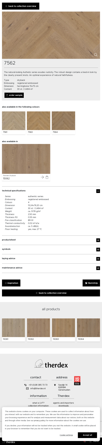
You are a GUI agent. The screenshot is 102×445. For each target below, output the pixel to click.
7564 (55, 132)
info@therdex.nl (38, 389)
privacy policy (39, 421)
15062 (6, 178)
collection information (38, 406)
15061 (5, 339)
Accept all (87, 435)
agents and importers (63, 403)
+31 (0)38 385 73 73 (38, 385)
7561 (5, 132)
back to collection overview (22, 6)
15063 (56, 339)
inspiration (12, 283)
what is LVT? (38, 403)
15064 (81, 339)
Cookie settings (66, 435)
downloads (63, 406)
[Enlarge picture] (96, 55)
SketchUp (93, 283)
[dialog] (51, 424)
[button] (94, 441)
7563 (30, 132)
